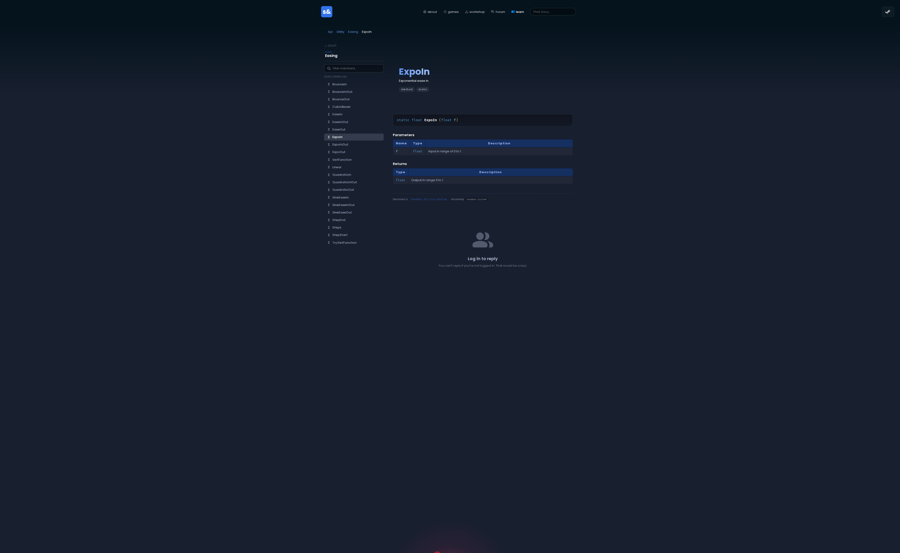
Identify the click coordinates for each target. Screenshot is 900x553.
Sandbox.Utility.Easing (429, 199)
